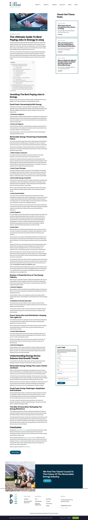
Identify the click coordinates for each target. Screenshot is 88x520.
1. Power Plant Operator (19, 82)
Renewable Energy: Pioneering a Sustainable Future (22, 69)
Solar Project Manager (18, 168)
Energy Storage (38, 501)
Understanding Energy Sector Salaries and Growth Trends (22, 85)
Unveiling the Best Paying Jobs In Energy (19, 64)
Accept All (76, 517)
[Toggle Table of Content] (32, 63)
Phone (58, 369)
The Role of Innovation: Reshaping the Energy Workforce (23, 89)
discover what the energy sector (30, 437)
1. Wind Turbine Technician (19, 70)
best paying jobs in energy (21, 430)
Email (58, 365)
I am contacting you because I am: (63, 378)
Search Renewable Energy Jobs (28, 502)
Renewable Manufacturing (38, 504)
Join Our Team (49, 503)
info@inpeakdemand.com (66, 505)
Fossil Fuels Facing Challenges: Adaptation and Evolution (23, 87)
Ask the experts (26, 446)
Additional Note (59, 373)
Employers (26, 499)
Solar (36, 499)
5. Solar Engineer (17, 75)
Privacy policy (62, 517)
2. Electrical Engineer (18, 83)
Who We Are (48, 499)
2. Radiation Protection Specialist (20, 80)
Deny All (69, 517)
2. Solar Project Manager (19, 71)
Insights (47, 505)
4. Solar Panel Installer (18, 74)
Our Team (48, 501)
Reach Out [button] (47, 480)
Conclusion (13, 90)
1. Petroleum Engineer (18, 66)
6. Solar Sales (17, 76)
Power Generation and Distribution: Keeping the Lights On (23, 81)
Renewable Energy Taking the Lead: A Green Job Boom (22, 86)
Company (58, 362)
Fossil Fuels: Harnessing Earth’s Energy (20, 65)
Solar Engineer (16, 212)
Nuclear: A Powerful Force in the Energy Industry (21, 77)
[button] (40, 4)
